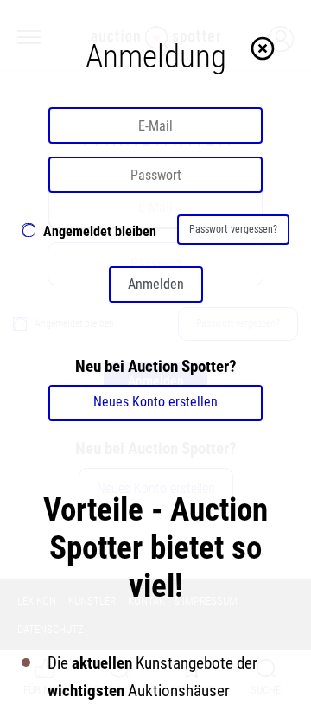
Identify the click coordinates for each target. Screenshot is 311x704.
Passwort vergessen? (233, 229)
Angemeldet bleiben (99, 231)
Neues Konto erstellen (155, 402)
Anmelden (156, 284)
